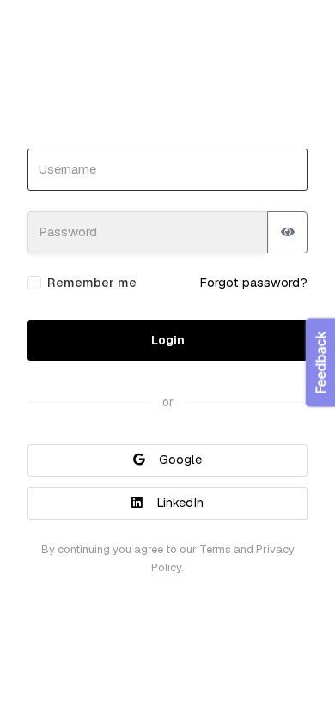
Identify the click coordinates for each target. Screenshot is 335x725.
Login (168, 340)
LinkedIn (178, 502)
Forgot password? (253, 282)
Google (178, 459)
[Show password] (287, 232)
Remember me (92, 282)
